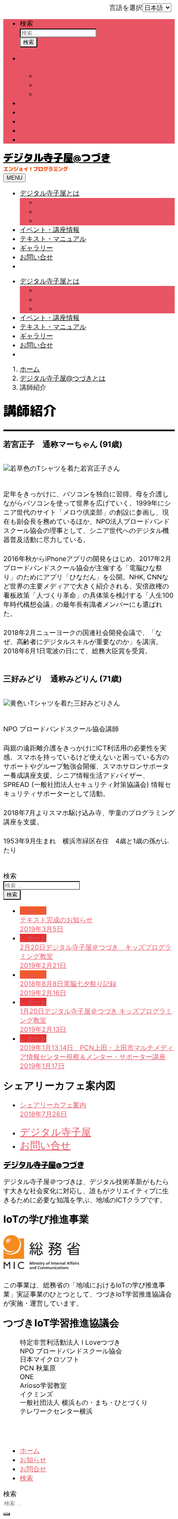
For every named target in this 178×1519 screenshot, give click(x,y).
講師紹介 (49, 94)
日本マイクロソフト (49, 1359)
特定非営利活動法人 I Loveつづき (70, 1342)
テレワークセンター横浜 (56, 1411)
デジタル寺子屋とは (49, 58)
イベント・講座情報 (49, 103)
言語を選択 (125, 7)
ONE (27, 1376)
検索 (26, 23)
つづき (128, 1426)
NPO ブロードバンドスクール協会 (71, 1351)
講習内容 (49, 85)
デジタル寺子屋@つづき (57, 158)
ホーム (30, 1450)
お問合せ (33, 1469)
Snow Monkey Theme (58, 1435)
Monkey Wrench (129, 1435)
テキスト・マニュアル (53, 112)
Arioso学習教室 (43, 1385)
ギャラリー (36, 121)
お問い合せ (36, 130)
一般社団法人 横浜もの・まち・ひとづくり (84, 1402)
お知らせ (33, 1460)
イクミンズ (36, 1394)
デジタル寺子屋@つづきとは (79, 75)
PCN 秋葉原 (38, 1368)
